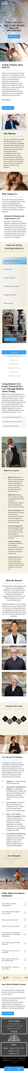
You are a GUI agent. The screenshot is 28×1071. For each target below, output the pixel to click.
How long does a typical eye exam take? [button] (11, 968)
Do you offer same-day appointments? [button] (9, 904)
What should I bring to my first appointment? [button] (10, 959)
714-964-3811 (16, 1028)
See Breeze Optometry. (12, 1058)
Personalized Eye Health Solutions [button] (12, 417)
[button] (26, 2)
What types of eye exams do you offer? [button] (11, 951)
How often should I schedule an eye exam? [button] (11, 912)
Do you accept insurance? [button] (10, 920)
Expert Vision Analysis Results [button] (12, 426)
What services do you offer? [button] (11, 926)
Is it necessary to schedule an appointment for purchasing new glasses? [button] (11, 934)
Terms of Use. (17, 1060)
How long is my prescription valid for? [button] (11, 943)
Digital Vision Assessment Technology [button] (13, 421)
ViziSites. (11, 1060)
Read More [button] (6, 100)
